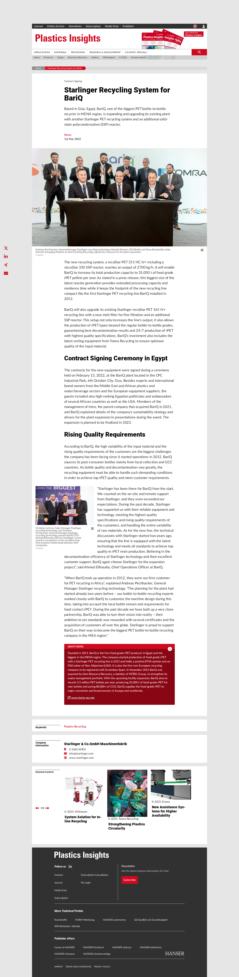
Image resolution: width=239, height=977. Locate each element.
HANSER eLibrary (121, 947)
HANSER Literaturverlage (96, 954)
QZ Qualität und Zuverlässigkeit (150, 920)
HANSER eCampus (64, 954)
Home (38, 68)
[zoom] (202, 250)
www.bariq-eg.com (83, 697)
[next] (47, 808)
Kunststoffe (60, 920)
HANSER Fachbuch (93, 947)
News (67, 134)
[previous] (37, 808)
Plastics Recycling (75, 726)
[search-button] (199, 52)
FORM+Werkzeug (84, 920)
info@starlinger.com (81, 753)
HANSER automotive (114, 920)
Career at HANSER (64, 947)
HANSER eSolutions (151, 947)
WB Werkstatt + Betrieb (67, 926)
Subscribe (130, 880)
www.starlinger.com (81, 757)
